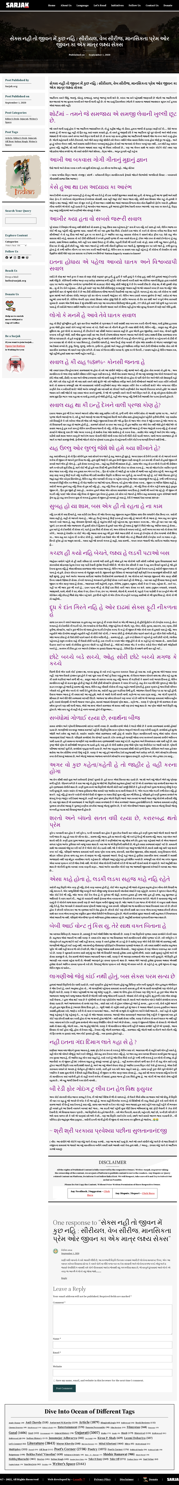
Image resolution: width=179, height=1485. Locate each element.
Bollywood (127, 1423)
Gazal (18, 1432)
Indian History (37, 1438)
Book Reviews (145, 1422)
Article (8, 138)
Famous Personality (97, 1427)
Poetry (97, 1449)
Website (57, 1366)
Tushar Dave (134, 1459)
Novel (33, 1449)
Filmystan (137, 1427)
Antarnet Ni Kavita (64, 1422)
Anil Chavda (36, 1422)
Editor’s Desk (12, 118)
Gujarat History (64, 1433)
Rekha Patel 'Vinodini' (44, 1454)
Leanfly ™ (79, 1479)
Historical (142, 1433)
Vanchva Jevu (32, 1464)
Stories (43, 1459)
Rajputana (17, 1454)
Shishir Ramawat (119, 1454)
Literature (41, 1443)
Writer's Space (69, 1463)
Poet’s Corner (118, 1449)
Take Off (118, 1459)
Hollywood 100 (17, 1438)
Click (145, 1193)
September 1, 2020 (70, 1253)
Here (152, 1193)
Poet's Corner (70, 1449)
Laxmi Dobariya (138, 1438)
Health (116, 1433)
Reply (64, 1278)
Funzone (153, 1428)
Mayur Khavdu (68, 1443)
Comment (59, 1302)
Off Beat (9, 141)
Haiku (106, 1433)
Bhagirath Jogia (110, 1422)
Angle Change (16, 1423)
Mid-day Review (89, 1444)
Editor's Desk (49, 1428)
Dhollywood (34, 1428)
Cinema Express (18, 1427)
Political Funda (138, 1449)
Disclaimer (127, 1479)
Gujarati (24, 118)
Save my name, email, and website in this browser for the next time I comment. (100, 1380)
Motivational (142, 1444)
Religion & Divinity (74, 1455)
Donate (153, 1479)
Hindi (127, 1433)
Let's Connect (17, 1443)
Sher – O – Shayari (93, 1455)
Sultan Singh (21, 141)
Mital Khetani (111, 1443)
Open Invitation (15, 346)
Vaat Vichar (150, 1459)
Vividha (46, 1464)
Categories (11, 241)
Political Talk (155, 1450)
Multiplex (18, 1449)
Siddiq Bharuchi (22, 1459)
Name (57, 1338)
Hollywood (159, 1433)
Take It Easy (98, 1459)
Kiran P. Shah (110, 1438)
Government (46, 1433)
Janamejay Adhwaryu (66, 1438)
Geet (33, 1433)
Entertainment (71, 1427)
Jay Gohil (90, 1438)
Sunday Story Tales (78, 1459)
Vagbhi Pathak (16, 1464)
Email (57, 1352)
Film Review (118, 1427)
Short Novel (142, 1455)
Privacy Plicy (102, 1479)
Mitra (129, 1443)
